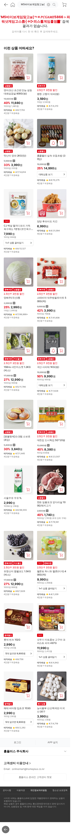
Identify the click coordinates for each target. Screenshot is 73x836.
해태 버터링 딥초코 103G (17, 708)
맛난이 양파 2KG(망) (15, 155)
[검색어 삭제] (48, 4)
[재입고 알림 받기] (53, 143)
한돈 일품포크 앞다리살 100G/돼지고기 (51, 504)
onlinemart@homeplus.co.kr (28, 768)
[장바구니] (64, 4)
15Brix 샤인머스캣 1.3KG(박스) (17, 368)
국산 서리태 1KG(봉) (48, 366)
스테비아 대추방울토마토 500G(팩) (51, 299)
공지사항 (7, 790)
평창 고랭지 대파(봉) (48, 93)
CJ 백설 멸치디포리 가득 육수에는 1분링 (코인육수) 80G (18, 227)
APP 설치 (53, 742)
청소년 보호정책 (59, 790)
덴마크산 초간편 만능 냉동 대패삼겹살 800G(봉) (18, 92)
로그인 (17, 742)
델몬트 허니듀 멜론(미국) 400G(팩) (51, 573)
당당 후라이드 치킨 (47, 221)
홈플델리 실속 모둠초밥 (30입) (51, 157)
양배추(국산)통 (12, 297)
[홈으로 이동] (13, 4)
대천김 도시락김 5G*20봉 (51, 440)
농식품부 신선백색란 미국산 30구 (51, 710)
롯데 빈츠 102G (12, 639)
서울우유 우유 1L (13, 497)
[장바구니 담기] (28, 77)
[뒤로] (6, 4)
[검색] (54, 4)
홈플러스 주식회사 (16, 751)
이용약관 (21, 790)
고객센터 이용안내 (16, 763)
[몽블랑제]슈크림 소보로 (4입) (17, 438)
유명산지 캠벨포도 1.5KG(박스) (17, 573)
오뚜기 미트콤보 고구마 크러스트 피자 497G (51, 641)
